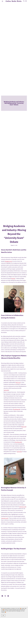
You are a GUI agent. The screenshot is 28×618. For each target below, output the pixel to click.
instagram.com (8, 261)
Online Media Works (14, 1)
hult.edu (13, 278)
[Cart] (26, 1)
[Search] (24, 1)
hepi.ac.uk (18, 382)
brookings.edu (16, 409)
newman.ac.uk (22, 506)
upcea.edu (6, 390)
